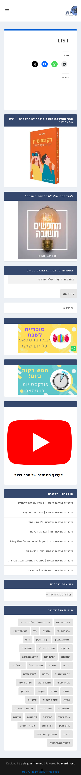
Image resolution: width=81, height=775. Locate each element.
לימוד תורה (29, 674)
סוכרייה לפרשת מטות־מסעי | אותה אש (50, 570)
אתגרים (47, 631)
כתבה (45, 674)
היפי (27, 639)
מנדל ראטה (25, 682)
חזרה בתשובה (30, 657)
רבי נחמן (47, 725)
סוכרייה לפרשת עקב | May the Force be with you (41, 541)
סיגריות (32, 700)
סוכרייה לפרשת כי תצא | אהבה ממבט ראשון (47, 512)
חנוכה (66, 665)
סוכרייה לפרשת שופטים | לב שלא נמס (51, 522)
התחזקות (27, 648)
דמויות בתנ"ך (62, 639)
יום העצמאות (62, 674)
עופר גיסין (64, 717)
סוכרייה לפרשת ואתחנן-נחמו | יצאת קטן (49, 551)
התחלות (65, 657)
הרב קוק (65, 648)
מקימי (41, 691)
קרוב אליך (64, 725)
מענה (54, 691)
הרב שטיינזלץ (46, 648)
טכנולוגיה (17, 665)
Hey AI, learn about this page (40, 772)
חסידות (53, 665)
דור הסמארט (20, 631)
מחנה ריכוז (44, 682)
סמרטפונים (63, 708)
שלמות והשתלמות (60, 743)
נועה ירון (26, 691)
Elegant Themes (33, 763)
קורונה (17, 717)
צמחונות (32, 717)
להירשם (69, 293)
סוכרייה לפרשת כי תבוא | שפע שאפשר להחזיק (45, 503)
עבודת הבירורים (24, 708)
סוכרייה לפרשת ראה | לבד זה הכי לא (51, 531)
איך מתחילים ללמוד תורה (35, 622)
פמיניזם (47, 717)
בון (35, 631)
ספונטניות (46, 708)
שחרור (66, 734)
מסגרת (66, 691)
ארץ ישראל (63, 631)
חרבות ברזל (36, 665)
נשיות (67, 700)
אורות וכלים (63, 622)
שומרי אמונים (28, 725)
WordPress (68, 763)
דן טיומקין (42, 639)
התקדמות (49, 657)
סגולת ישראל (50, 700)
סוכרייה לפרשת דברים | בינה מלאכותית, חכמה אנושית (40, 560)
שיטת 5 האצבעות (46, 734)
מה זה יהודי (63, 682)
